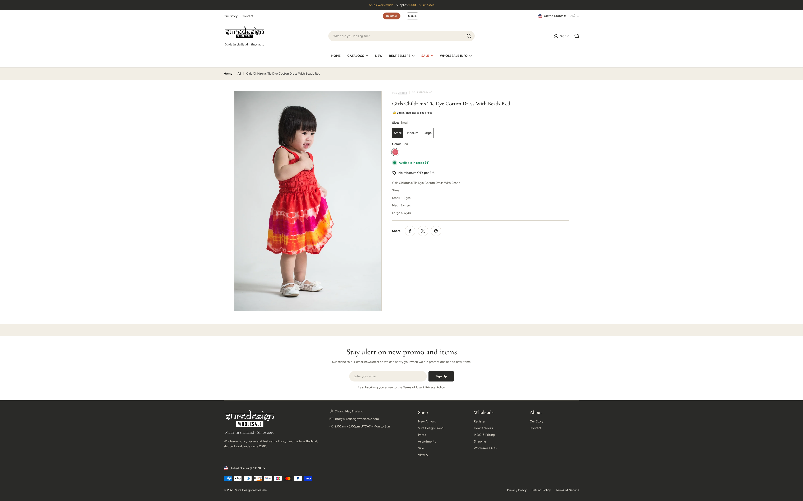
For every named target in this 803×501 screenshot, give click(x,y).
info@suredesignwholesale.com (357, 419)
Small (398, 133)
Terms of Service (567, 490)
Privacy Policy (517, 490)
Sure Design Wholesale (251, 490)
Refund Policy (541, 490)
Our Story (231, 16)
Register (391, 15)
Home (228, 73)
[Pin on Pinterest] (436, 231)
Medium (412, 133)
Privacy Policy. (435, 387)
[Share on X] (423, 231)
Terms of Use (412, 387)
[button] (350, 5)
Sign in (412, 15)
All (239, 73)
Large (428, 133)
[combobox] (401, 36)
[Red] (395, 152)
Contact (247, 16)
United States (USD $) (559, 16)
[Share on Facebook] (410, 231)
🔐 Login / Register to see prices (412, 112)
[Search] (468, 35)
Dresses (402, 92)
